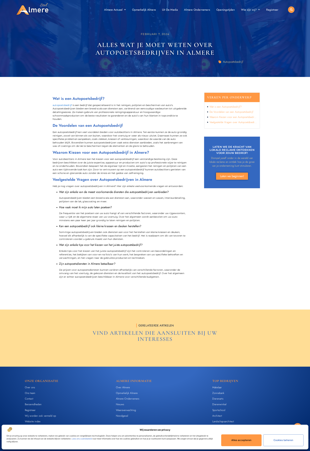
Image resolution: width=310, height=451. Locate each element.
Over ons (30, 387)
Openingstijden (225, 10)
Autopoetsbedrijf (233, 62)
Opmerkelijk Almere (144, 10)
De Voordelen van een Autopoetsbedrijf (231, 112)
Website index (33, 421)
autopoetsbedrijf (62, 105)
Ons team (30, 393)
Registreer (272, 10)
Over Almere (123, 387)
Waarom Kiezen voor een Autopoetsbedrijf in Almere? (233, 117)
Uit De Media (170, 10)
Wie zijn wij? (249, 10)
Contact (29, 399)
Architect (217, 416)
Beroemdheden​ (33, 404)
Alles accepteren (241, 440)
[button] (291, 9)
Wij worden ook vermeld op (40, 416)
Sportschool (218, 410)
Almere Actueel (113, 10)
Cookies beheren (283, 440)
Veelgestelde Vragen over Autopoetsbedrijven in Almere (233, 122)
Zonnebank (218, 393)
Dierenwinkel (219, 404)
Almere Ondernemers (197, 10)
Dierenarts (217, 399)
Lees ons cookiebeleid (82, 438)
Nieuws (120, 404)
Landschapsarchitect (223, 421)
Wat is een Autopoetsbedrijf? (226, 107)
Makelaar (217, 387)
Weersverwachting (126, 410)
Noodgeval (122, 416)
